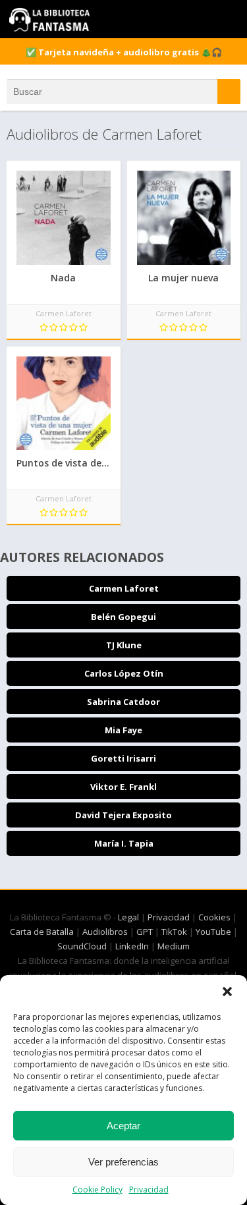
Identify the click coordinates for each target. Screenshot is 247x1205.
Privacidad (149, 1189)
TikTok (174, 932)
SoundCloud (82, 946)
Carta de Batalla (42, 932)
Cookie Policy (97, 1189)
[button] (227, 991)
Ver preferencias (123, 1161)
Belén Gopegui (123, 617)
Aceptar (123, 1125)
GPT (144, 932)
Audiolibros (105, 932)
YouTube (213, 932)
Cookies (214, 917)
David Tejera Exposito (123, 815)
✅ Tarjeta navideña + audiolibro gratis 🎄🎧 (124, 52)
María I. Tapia (123, 843)
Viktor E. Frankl (123, 787)
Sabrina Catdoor (123, 702)
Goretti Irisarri (123, 758)
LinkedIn (132, 946)
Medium (173, 946)
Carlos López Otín (123, 673)
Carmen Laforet (124, 588)
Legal (128, 917)
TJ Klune (124, 645)
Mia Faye (123, 730)
